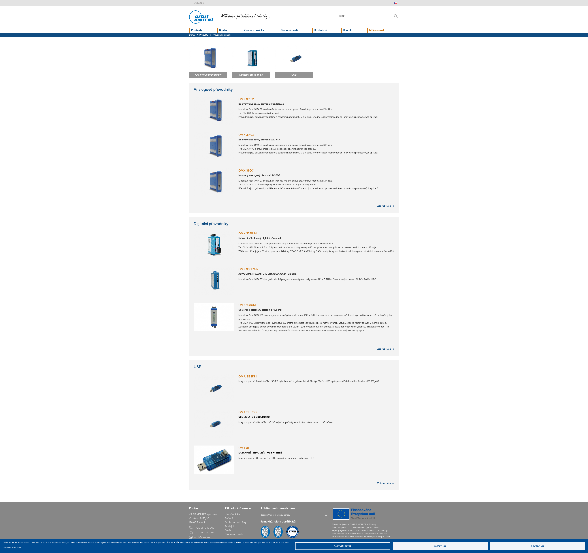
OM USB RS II (247, 376)
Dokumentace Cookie (12, 548)
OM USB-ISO (247, 412)
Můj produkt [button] (376, 30)
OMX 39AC (246, 135)
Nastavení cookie (342, 546)
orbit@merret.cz (203, 537)
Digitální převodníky (251, 75)
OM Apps (199, 3)
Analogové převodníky (208, 75)
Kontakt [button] (348, 30)
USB (294, 75)
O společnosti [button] (289, 30)
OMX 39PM (246, 99)
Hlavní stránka (232, 514)
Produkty (203, 35)
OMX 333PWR (248, 269)
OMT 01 (243, 448)
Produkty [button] (196, 30)
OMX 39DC (246, 170)
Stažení (229, 518)
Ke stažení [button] (320, 30)
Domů (192, 35)
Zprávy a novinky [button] (254, 30)
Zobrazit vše (384, 206)
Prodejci (229, 526)
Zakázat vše (440, 546)
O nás (228, 530)
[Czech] (395, 3)
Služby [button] (223, 30)
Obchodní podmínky (235, 522)
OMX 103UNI (247, 305)
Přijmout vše (537, 546)
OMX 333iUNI (247, 233)
